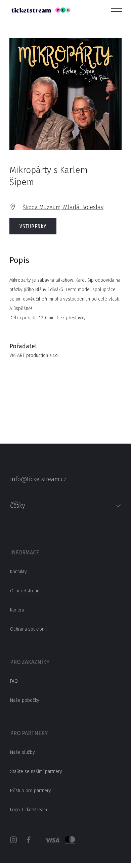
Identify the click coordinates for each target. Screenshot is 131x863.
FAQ (14, 681)
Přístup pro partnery (30, 790)
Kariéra (17, 610)
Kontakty (18, 572)
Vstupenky (32, 226)
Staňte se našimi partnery (36, 771)
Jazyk (15, 500)
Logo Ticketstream (28, 810)
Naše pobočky (24, 700)
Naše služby (22, 752)
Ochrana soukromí (28, 629)
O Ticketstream (25, 591)
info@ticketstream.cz (38, 479)
